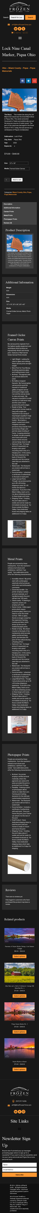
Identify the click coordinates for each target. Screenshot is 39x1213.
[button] (30, 17)
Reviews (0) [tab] (8, 223)
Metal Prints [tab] (8, 215)
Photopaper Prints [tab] (10, 219)
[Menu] (20, 38)
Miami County (14, 68)
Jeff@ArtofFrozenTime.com (21, 25)
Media (6, 168)
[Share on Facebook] (22, 80)
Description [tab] (8, 204)
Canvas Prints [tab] (9, 211)
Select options (19, 956)
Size (5, 163)
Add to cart (17, 180)
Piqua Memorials (10, 194)
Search (5, 17)
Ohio (4, 68)
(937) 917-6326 (21, 1101)
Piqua (25, 68)
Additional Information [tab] (12, 208)
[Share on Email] (34, 80)
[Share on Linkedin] (28, 80)
